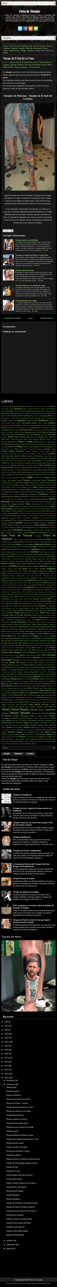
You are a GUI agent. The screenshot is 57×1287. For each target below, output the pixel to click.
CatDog (33, 461)
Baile (23, 432)
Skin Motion (31, 695)
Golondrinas (14, 552)
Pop (9, 670)
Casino (11, 461)
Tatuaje (23, 51)
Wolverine (14, 741)
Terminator (46, 718)
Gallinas (53, 544)
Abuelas (42, 409)
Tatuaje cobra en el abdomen (26, 240)
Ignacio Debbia (33, 569)
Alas (3, 413)
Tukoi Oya (44, 727)
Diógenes (28, 502)
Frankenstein (41, 539)
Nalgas (35, 636)
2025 (6, 1026)
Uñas (43, 730)
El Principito (6, 516)
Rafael (8, 674)
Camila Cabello (51, 451)
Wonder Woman (24, 741)
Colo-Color (16, 478)
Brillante (36, 447)
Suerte (39, 702)
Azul (54, 430)
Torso (26, 725)
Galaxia (31, 544)
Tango (26, 707)
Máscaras (44, 620)
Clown (3, 474)
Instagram (35, 573)
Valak (25, 732)
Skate (25, 695)
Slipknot (43, 695)
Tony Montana (14, 725)
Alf (46, 413)
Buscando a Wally (26, 449)
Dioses (41, 502)
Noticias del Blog (15, 643)
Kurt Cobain (45, 589)
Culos (31, 490)
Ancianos (37, 418)
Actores (53, 409)
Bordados (40, 444)
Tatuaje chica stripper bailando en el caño (22, 1139)
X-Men (53, 741)
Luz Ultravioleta (33, 608)
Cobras (8, 474)
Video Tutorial (30, 734)
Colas (47, 474)
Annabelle (35, 421)
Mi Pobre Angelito (12, 627)
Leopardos (5, 599)
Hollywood (31, 563)
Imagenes (51, 568)
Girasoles (43, 549)
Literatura (43, 601)
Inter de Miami (36, 576)
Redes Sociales (51, 676)
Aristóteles (13, 425)
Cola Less (42, 474)
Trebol (20, 727)
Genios (10, 549)
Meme (23, 624)
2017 (26, 406)
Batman (11, 437)
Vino (36, 737)
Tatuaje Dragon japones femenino (19, 1175)
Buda (3, 449)
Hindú (41, 561)
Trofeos (33, 727)
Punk (45, 672)
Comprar (4, 480)
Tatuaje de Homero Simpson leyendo (20, 1207)
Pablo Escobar (19, 648)
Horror (41, 566)
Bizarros (43, 439)
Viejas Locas (10, 737)
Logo (11, 603)
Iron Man (27, 578)
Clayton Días (45, 472)
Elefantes (4, 518)
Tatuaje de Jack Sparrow (15, 1227)
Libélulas (36, 599)
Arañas (28, 423)
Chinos (4, 470)
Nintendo (31, 641)
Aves (30, 430)
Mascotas (13, 622)
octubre (9, 1240)
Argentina (52, 423)
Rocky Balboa (10, 683)
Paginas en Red (19, 1283)
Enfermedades (6, 520)
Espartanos (43, 523)
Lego (16, 596)
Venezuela (4, 734)
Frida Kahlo (47, 542)
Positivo (26, 670)
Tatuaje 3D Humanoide (15, 1235)
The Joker (48, 720)
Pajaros (53, 647)
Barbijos (14, 435)
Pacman (28, 648)
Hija (27, 561)
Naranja (53, 636)
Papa (29, 650)
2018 (6, 1054)
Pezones (41, 660)
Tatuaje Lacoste (12, 1131)
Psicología (27, 672)
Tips (44, 723)
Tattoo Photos (15, 51)
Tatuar (32, 716)
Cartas (32, 458)
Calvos (35, 451)
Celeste (4, 463)
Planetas (8, 667)
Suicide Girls (45, 702)
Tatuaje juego (11, 1087)
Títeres (54, 723)
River (32, 681)
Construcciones (35, 480)
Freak (54, 539)
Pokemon (42, 667)
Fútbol (18, 544)
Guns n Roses (20, 554)
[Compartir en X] (9, 230)
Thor (13, 723)
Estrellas (43, 525)
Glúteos (3, 552)
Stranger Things (13, 702)
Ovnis (12, 648)
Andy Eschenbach (50, 418)
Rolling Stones (23, 683)
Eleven (19, 518)
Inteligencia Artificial (8, 576)
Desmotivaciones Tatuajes (11, 496)
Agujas (39, 411)
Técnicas (52, 716)
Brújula (48, 447)
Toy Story (52, 725)
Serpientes (15, 693)
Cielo (39, 470)
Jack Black (40, 578)
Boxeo (50, 444)
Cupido (41, 490)
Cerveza (33, 463)
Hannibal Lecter (20, 557)
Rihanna (10, 681)
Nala (30, 636)
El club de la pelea (21, 46)
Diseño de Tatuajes (9, 504)
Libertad (43, 599)
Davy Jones (22, 492)
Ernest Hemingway (36, 520)
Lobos (7, 603)
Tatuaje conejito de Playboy (17, 1147)
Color (11, 46)
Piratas (25, 665)
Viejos (16, 737)
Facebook (29, 527)
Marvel (38, 620)
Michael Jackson (24, 627)
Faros (48, 527)
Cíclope (35, 470)
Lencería (21, 597)
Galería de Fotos (42, 544)
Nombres (48, 641)
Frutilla (3, 544)
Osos (50, 645)
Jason (51, 580)
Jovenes (8, 587)
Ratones (35, 674)
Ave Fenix (24, 430)
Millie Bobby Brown (12, 629)
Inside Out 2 (27, 573)
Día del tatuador (17, 499)
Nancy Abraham (44, 636)
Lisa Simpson (35, 601)
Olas (17, 645)
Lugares (8, 608)
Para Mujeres (15, 652)
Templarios (29, 718)
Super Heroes (34, 704)
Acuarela (10, 411)
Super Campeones (22, 704)
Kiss (21, 590)
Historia (4, 563)
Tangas (21, 707)
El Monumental (35, 513)
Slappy (38, 695)
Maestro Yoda (23, 610)
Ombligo (30, 645)
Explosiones (12, 527)
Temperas (22, 718)
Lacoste (41, 594)
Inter (28, 576)
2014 (15, 406)
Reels (3, 679)
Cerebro (21, 463)
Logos (16, 603)
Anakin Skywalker (22, 418)
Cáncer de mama (22, 454)
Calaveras (20, 451)
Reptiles (30, 679)
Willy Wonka (5, 741)
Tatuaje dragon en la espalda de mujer (30, 285)
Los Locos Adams (48, 603)
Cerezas (27, 463)
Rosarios (53, 683)
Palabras (4, 650)
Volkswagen (5, 739)
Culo (28, 489)
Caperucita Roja (7, 456)
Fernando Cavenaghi (43, 530)
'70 (2, 406)
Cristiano (16, 485)
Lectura (11, 597)
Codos (33, 474)
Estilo (37, 525)
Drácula (46, 506)
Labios (36, 594)
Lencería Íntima (30, 597)
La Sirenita (17, 594)
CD (43, 461)
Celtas (12, 463)
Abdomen (18, 409)
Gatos (34, 547)
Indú (29, 571)
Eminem (35, 518)
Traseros (14, 727)
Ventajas (16, 734)
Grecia (41, 552)
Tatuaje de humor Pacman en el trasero (21, 1211)
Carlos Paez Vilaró (49, 456)
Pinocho (53, 663)
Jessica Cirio (39, 583)
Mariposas (43, 617)
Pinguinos (41, 663)
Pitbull (50, 665)
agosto (9, 1248)
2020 (6, 1046)
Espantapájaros (28, 523)
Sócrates (48, 695)
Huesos (50, 566)
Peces (38, 655)
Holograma (40, 563)
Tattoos (33, 709)
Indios (25, 571)
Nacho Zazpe (17, 636)
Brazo (20, 446)
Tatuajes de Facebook (39, 713)
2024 (42, 406)
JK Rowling (9, 585)
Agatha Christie (22, 411)
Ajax (42, 411)
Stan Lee (53, 697)
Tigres (25, 723)
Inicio (6, 46)
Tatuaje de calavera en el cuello (18, 1111)
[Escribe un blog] (6, 230)
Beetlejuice (30, 437)
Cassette (20, 461)
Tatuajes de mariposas (22, 795)
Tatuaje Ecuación (12, 1091)
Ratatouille (29, 674)
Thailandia (14, 720)
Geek (54, 547)
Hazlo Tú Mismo (12, 559)
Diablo (31, 499)
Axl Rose (43, 430)
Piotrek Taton (19, 665)
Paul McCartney (6, 655)
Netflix (37, 638)
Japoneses (32, 580)
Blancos (37, 442)
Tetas (3, 720)
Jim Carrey (52, 583)
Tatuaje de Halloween (22, 837)
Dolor (17, 506)
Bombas (24, 444)
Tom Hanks (5, 725)
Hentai (53, 559)
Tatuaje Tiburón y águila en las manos (21, 1183)
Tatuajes (30, 51)
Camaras (41, 451)
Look (20, 603)
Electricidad (52, 516)
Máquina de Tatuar (17, 615)
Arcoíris (39, 423)
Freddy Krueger (18, 542)
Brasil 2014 (13, 447)
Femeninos (18, 529)
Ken (54, 587)
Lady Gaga (47, 594)
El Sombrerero (42, 516)
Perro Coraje (46, 657)
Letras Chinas (18, 599)
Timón (31, 723)
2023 (38, 406)
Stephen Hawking (14, 700)
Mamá (53, 610)
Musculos (53, 634)
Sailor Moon (31, 686)
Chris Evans (10, 470)
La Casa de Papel (14, 592)
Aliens (20, 416)
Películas (29, 48)
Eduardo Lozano (41, 509)
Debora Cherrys (45, 492)
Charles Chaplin (41, 463)
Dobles (11, 506)
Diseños (21, 504)
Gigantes (14, 48)
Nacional (25, 636)
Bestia (8, 439)
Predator (44, 670)
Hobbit (18, 563)
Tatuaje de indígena (13, 1155)
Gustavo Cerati (31, 554)
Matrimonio (31, 622)
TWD (54, 727)
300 (49, 406)
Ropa (42, 683)
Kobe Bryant (27, 589)
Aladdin (53, 411)
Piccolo (51, 660)
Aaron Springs (9, 409)
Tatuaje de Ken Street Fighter (17, 1231)
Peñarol (29, 657)
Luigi (13, 608)
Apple (23, 423)
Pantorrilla (18, 650)
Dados (7, 492)
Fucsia (9, 544)
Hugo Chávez (12, 569)
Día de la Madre (40, 496)
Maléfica (48, 610)
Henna (48, 559)
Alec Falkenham (26, 413)
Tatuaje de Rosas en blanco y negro (19, 1135)
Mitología (41, 629)
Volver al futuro (14, 739)
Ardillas (45, 423)
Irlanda (12, 578)
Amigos (45, 416)
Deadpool (37, 492)
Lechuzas (4, 596)
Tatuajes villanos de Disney (16, 1119)
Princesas (13, 672)
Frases (48, 539)
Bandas (45, 432)
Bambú (39, 432)
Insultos (53, 573)
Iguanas (43, 569)
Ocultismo (4, 645)
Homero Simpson (32, 566)
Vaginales (11, 732)
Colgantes (53, 474)
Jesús (46, 582)
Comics (46, 477)
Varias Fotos (40, 732)
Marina (27, 617)
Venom (11, 734)
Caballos (47, 449)
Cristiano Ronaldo (25, 485)
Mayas (53, 622)
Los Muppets (15, 606)
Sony (26, 697)
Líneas (20, 601)
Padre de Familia (43, 648)
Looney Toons (27, 603)
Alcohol (19, 413)
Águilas (34, 411)
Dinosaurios (20, 502)
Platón (14, 667)
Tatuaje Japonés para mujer (26, 301)
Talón (16, 707)
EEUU (3, 511)
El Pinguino (44, 513)
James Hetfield (22, 580)
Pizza (3, 667)
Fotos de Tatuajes (29, 11)
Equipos (27, 520)
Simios (53, 693)
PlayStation (29, 667)
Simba (41, 693)
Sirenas (10, 695)
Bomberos (31, 444)
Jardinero (39, 580)
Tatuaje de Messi (11, 936)
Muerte (8, 634)
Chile (35, 467)
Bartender (44, 435)
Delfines (4, 494)
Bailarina (18, 432)
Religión (14, 679)
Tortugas (33, 725)
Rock (3, 683)
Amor (50, 415)
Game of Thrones (6, 547)
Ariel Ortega (5, 425)
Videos (48, 734)
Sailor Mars (23, 686)
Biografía (36, 439)
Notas (53, 641)
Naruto (3, 638)
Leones (53, 596)
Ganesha (19, 547)
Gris (49, 552)
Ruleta (14, 686)
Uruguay (49, 730)
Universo (37, 730)
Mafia (37, 610)
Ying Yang (10, 744)
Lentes (47, 597)
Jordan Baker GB (47, 585)
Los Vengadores (51, 606)
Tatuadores (50, 709)
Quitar (3, 674)
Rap (20, 674)
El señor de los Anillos (29, 516)
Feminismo (28, 530)
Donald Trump (32, 506)
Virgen (49, 737)
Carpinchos (13, 458)
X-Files (48, 741)
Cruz (13, 487)
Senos (41, 690)
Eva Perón (4, 527)
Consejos (26, 480)
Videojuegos (40, 734)
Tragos (3, 727)
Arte (38, 425)
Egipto (8, 511)
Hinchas (35, 561)
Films (3, 533)
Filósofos (8, 533)
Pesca (24, 660)
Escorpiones (46, 520)
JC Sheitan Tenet (6, 583)
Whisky (45, 739)
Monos (22, 631)
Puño (49, 672)
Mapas (53, 613)
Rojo (16, 683)
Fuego (13, 544)
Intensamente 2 (21, 576)
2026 (46, 406)
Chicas (11, 467)
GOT (24, 552)
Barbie (9, 435)
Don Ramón (24, 506)
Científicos (52, 470)
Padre (34, 648)
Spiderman (40, 697)
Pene (24, 657)
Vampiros (31, 732)
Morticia (50, 631)
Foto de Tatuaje (39, 46)
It (31, 578)
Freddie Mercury (6, 542)
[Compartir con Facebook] (12, 230)
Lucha (3, 608)
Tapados (40, 707)
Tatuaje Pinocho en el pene (24, 878)
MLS (47, 629)
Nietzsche (4, 641)
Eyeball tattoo (20, 527)
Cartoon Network (49, 458)
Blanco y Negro (25, 441)
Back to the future (7, 432)
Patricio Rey (52, 652)
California (28, 451)
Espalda (18, 522)
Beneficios (52, 437)
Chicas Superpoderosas (23, 467)
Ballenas (28, 432)
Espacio (4, 523)
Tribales (26, 727)
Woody (33, 741)
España (36, 523)
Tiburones (19, 723)
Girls (47, 549)
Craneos (42, 483)
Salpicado (39, 686)
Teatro (46, 716)
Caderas (11, 451)
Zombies (28, 744)
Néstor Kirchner (30, 638)
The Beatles (32, 720)
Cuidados (22, 489)
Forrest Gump (51, 533)
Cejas (45, 461)
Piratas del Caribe (35, 665)
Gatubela (40, 547)
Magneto (42, 610)
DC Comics (30, 492)
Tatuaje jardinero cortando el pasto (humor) (23, 1159)
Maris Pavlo (52, 617)
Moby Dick (52, 629)
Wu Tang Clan (40, 741)
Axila (39, 430)
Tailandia (11, 707)
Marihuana (9, 617)
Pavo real (15, 655)
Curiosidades (48, 489)
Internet (53, 576)
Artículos (53, 425)
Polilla (48, 667)
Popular (7, 754)
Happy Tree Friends (31, 557)
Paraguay (25, 652)
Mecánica (4, 624)
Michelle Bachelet (36, 627)
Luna (26, 608)
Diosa (36, 502)
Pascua (45, 652)
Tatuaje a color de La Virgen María (19, 1219)
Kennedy (4, 590)
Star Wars (4, 700)
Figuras (53, 530)
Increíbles (4, 571)
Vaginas (19, 732)
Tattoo (6, 51)
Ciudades (28, 472)
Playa (18, 667)
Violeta (40, 737)
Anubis (13, 423)
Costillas (25, 482)
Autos (11, 430)
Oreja (46, 645)
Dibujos (45, 499)
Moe (13, 631)
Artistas (4, 427)
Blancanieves (12, 442)
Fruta (54, 542)
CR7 (38, 483)
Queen (54, 672)
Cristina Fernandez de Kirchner (41, 485)
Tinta (35, 723)
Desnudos (25, 496)
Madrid (15, 610)
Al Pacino (47, 411)
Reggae (8, 679)
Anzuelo (18, 423)
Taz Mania (39, 716)
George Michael (26, 549)
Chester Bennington (18, 465)
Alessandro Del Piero (38, 413)
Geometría (17, 549)
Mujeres (32, 633)
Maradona (27, 615)
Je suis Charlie (17, 583)
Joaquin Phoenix (18, 585)
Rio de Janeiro (18, 681)
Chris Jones (18, 470)
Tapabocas (33, 707)
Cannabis (44, 454)
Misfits (36, 629)
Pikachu (23, 663)
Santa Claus (43, 688)
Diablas (25, 499)
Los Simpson (40, 606)
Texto (8, 720)
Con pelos (12, 480)
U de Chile (4, 730)
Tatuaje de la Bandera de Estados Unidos (22, 1203)
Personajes (38, 48)
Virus (54, 737)
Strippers (33, 702)
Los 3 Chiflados (37, 603)
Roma (30, 683)
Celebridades (52, 461)
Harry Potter (51, 556)
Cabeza (4, 451)
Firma (13, 533)
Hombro (13, 565)
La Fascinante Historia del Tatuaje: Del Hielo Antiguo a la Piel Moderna (31, 865)
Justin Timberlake (40, 587)
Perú (21, 660)
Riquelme (26, 681)
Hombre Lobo (5, 566)
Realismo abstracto (13, 676)
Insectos (18, 573)
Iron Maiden (19, 578)
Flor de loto (25, 533)
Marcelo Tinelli (37, 615)
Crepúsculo (9, 485)
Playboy (23, 667)
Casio (15, 461)
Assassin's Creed (13, 428)
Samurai (20, 688)
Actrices (3, 411)
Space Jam (31, 697)
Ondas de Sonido (38, 645)
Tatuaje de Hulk (12, 1167)
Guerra (53, 552)
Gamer (14, 547)
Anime (29, 421)
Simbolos (47, 693)
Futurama (25, 544)
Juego (13, 587)
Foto (30, 46)
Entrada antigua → (47, 318)
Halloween (11, 556)
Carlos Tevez (5, 458)
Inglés (3, 573)
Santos (50, 688)
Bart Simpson (35, 434)
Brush (54, 447)
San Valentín (28, 688)
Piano (46, 660)
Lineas (15, 601)
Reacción (49, 674)
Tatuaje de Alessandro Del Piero (18, 1223)
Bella (36, 437)
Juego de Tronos (21, 587)
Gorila (21, 552)
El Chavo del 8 (16, 511)
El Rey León (16, 516)
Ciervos (3, 472)
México (4, 627)
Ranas (16, 674)
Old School (23, 645)
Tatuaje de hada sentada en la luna (19, 1107)
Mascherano (5, 622)
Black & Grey (51, 439)
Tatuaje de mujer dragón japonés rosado (21, 1163)
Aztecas (49, 430)
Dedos (53, 492)
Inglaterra (52, 571)
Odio (9, 645)
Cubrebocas (23, 487)
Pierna (45, 48)
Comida (53, 478)
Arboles (34, 423)
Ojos (13, 645)
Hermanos (12, 561)
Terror (53, 718)
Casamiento (5, 461)
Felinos (10, 530)
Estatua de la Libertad (26, 525)
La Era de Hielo (26, 592)
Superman (45, 704)
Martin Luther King (27, 620)
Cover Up (32, 482)
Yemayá (3, 744)
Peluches (13, 657)
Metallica (46, 624)
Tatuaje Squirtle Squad (14, 1143)
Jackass (10, 580)
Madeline (43, 608)
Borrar (46, 444)
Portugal (20, 669)
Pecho (44, 655)
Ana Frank (12, 418)
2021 (6, 1042)
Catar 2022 (26, 461)
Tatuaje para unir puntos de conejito (20, 1127)
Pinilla (48, 663)
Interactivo (46, 576)
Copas (44, 480)
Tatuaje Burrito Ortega (14, 1191)
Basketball (52, 434)
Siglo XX (26, 693)
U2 (10, 730)
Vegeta (53, 732)
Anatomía (31, 418)
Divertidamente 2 (38, 504)
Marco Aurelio (46, 615)
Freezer (35, 542)
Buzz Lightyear (38, 449)
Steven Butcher (46, 700)
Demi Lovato (14, 494)
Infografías (35, 571)
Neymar (43, 638)
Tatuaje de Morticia (13, 1095)
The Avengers (23, 720)
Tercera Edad (38, 718)
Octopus (48, 643)
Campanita (13, 454)
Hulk (19, 569)
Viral (44, 737)
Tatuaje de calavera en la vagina (26, 892)
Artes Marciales (45, 425)
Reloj (19, 679)
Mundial (39, 634)
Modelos (8, 631)
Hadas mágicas (44, 554)
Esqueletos (51, 523)
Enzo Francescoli (18, 520)
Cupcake (36, 490)
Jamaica (15, 580)
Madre (48, 608)
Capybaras (30, 456)
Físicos (18, 533)
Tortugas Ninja (42, 725)
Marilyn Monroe (19, 617)
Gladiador (53, 549)
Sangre (36, 688)
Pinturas (11, 665)
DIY (46, 504)
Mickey (44, 627)
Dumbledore (22, 509)
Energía (53, 518)
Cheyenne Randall (32, 465)
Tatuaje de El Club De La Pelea (18, 58)
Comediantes (38, 478)
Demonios (24, 494)
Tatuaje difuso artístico (24, 270)
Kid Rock (9, 590)
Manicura (23, 613)
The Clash (41, 720)
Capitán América (20, 456)
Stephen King (24, 700)
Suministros (11, 704)
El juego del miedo (24, 513)
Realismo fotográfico (26, 676)
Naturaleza (10, 638)
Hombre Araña (50, 563)
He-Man (21, 559)
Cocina (18, 474)
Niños (37, 641)
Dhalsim (32, 496)
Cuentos (41, 487)
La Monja (50, 592)
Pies (17, 662)
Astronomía (22, 428)
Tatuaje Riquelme (13, 1195)
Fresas (41, 542)
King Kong (16, 590)
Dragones (9, 508)
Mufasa (13, 634)
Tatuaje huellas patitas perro (17, 1123)
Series (8, 693)
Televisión (14, 718)
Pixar (54, 665)
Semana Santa (33, 690)
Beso (3, 439)
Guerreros (5, 554)
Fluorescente (41, 533)
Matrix (38, 622)
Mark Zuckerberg (7, 620)
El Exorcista (44, 511)
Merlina (28, 624)
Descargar (52, 494)
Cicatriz (30, 470)
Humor (25, 568)
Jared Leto (45, 580)
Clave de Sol (36, 472)
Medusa (10, 624)
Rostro (9, 686)
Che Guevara (5, 465)
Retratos (36, 679)
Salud (44, 686)
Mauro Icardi (46, 622)
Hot (45, 566)
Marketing (17, 620)
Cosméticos (18, 483)
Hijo (31, 561)
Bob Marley (5, 444)
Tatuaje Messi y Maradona (16, 1187)
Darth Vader (14, 492)
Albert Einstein (10, 413)
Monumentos (38, 631)
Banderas (52, 432)
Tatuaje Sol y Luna (13, 1171)
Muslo (9, 636)
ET (55, 525)
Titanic (49, 723)
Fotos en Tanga (18, 539)
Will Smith (52, 739)
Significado (34, 693)
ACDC (47, 409)
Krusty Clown (36, 590)
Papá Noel (40, 650)
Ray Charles (42, 674)
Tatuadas (41, 710)
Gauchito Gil (47, 547)
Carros (28, 458)
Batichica (4, 437)
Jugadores (30, 587)
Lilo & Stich (8, 601)
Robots (53, 681)
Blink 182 (43, 442)
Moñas (45, 631)
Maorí (48, 613)
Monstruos (29, 631)
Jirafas (3, 585)
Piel (54, 660)
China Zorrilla (41, 468)
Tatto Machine (50, 707)
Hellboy (34, 559)
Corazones (51, 480)
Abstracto (37, 409)
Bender (46, 437)
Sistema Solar (18, 695)
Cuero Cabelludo (50, 487)
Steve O (38, 700)
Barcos (27, 435)
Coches (13, 474)
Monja (17, 631)
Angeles (4, 421)
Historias (11, 563)
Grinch (46, 552)
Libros (49, 599)
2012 (6, 1078)
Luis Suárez (19, 608)
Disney (28, 504)
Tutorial (49, 727)
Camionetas (5, 454)
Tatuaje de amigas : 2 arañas (17, 1103)
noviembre (11, 1084)
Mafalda (31, 610)
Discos (54, 502)
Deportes (33, 494)
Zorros (33, 744)
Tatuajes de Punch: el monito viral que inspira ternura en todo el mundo (31, 921)
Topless (21, 725)
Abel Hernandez (28, 409)
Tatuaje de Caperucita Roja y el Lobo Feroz (31, 255)
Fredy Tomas (29, 542)
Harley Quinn (42, 557)
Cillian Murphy (11, 472)
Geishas (4, 549)
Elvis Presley (27, 518)
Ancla (42, 418)
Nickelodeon (51, 638)
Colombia (23, 478)
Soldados (12, 697)
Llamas (49, 601)
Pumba (41, 672)
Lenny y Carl (40, 597)
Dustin (29, 509)
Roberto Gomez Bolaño (42, 681)
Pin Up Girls (32, 663)
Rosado (47, 683)
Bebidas (23, 437)
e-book (34, 509)
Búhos (17, 449)
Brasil (6, 447)
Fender (35, 530)
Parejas (32, 652)
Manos (42, 613)
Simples (4, 695)
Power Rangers (35, 670)
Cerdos (17, 463)
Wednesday (33, 739)
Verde (22, 734)
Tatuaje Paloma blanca (15, 1115)
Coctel (29, 474)
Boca (11, 444)
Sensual (48, 690)
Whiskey (40, 739)
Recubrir (43, 676)
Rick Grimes (49, 679)
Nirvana (42, 641)
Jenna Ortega (27, 583)
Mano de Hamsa (33, 613)
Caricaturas (38, 456)
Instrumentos (45, 573)
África (15, 411)
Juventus (49, 587)
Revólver (42, 679)
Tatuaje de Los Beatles (15, 1215)
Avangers (17, 430)
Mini (20, 629)
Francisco (32, 539)
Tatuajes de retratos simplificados (27, 850)
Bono (35, 444)
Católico (39, 461)
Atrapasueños (36, 427)
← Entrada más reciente (11, 318)
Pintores (4, 665)
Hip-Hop (48, 561)
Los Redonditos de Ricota (27, 606)
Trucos (38, 727)
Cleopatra (53, 472)
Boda (15, 444)
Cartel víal (39, 458)
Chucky (24, 470)
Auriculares (45, 428)
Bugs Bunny (10, 449)
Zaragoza (21, 744)
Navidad (18, 638)
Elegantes (13, 518)
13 (5, 406)
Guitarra (12, 554)
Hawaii (3, 559)
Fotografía (38, 536)
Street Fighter (24, 702)
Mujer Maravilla (22, 634)
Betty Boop (15, 439)
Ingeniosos (43, 571)
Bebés (17, 437)
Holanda (24, 563)
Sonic (17, 697)
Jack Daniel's (48, 578)
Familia (36, 527)
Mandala (10, 613)
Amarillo (39, 416)
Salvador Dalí (51, 686)
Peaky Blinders (31, 655)
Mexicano (53, 624)
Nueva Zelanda (34, 643)
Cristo (53, 485)
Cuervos (16, 490)
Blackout (4, 442)
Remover (24, 679)
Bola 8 (20, 444)
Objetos (42, 643)
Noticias (4, 643)
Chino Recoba (51, 468)
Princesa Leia (5, 672)
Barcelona (21, 434)
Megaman (17, 624)
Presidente (52, 669)
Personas (15, 660)
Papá (34, 650)
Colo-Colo (9, 478)
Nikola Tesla (23, 641)
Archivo (30, 754)
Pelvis (19, 657)
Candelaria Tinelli (35, 454)
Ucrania (13, 730)
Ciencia (44, 470)
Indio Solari (18, 571)
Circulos (23, 472)
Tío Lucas (40, 723)
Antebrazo (43, 420)
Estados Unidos (13, 525)
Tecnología (5, 718)
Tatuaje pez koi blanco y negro (18, 1151)
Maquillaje (5, 615)
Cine (18, 472)
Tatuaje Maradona (13, 1199)
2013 (11, 406)
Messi (34, 624)
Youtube (15, 744)
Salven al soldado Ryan (8, 688)
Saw (8, 690)
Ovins (8, 648)
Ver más (45, 250)
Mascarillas (52, 620)
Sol (8, 697)
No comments (34, 67)
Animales (21, 420)
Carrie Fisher (21, 458)
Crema (3, 485)
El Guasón (14, 513)
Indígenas (11, 571)
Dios (33, 502)
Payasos (22, 655)
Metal (40, 624)
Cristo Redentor (6, 487)
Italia (34, 578)
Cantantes (52, 453)
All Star (33, 416)
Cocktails (24, 474)
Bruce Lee (42, 447)
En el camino (44, 518)
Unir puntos (29, 730)
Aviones (34, 430)
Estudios (50, 525)
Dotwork (40, 506)
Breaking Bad (28, 447)
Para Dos (47, 650)
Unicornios (21, 730)
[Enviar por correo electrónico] (4, 230)
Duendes (15, 509)
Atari (28, 428)
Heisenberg (28, 559)
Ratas (24, 674)
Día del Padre (6, 499)
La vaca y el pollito (27, 594)
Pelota (7, 657)
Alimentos (26, 416)
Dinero (13, 502)
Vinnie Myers (30, 737)
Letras (12, 599)
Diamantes (37, 499)
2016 (23, 406)
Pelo (2, 657)
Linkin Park (26, 601)
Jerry (33, 583)
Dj (49, 504)
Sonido (22, 697)
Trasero (9, 727)
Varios (47, 732)
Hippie (54, 561)
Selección (24, 690)
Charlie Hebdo (51, 463)
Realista (37, 676)
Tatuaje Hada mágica (14, 1179)
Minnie (30, 629)
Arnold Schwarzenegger (28, 425)
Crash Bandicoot (50, 483)
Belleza (41, 437)
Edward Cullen (51, 509)
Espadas (11, 523)
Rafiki (12, 674)
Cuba (17, 487)
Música (4, 636)
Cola (37, 474)
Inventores (5, 578)
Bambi (34, 432)
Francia (26, 539)
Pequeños (36, 657)
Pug (31, 672)
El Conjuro (36, 511)
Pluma (36, 667)
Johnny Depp (37, 585)
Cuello (34, 487)
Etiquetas (18, 754)
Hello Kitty (41, 559)
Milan (49, 627)
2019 (30, 406)
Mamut (3, 613)
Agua (29, 411)
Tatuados (4, 713)
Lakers (53, 594)
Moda (3, 631)
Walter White (24, 739)
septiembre (11, 1244)
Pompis (4, 669)
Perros (53, 657)
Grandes (22, 48)
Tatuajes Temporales (21, 716)
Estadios (4, 525)
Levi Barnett (28, 599)
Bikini (21, 439)
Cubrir (29, 487)
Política (53, 667)
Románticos (36, 683)
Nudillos (25, 643)
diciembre (10, 1080)
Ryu (18, 686)
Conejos (19, 480)
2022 (34, 406)
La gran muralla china (39, 592)
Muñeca (46, 633)
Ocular (53, 643)
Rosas (3, 686)
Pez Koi (36, 660)
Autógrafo (53, 428)
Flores (33, 532)
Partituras (38, 652)
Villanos (22, 736)
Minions (25, 629)
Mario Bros (35, 617)
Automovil (5, 430)
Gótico (28, 552)
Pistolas (44, 665)
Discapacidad (47, 502)
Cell (9, 463)
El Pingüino (52, 513)
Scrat (18, 690)
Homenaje (21, 566)
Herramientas (20, 561)
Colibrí (3, 478)
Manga (16, 613)
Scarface (13, 690)
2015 (19, 406)
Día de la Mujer (51, 496)
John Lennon (28, 585)
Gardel (25, 547)
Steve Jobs (32, 700)
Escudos (53, 520)
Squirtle (46, 697)
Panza (25, 650)
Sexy (22, 693)
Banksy (3, 435)
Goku (9, 552)
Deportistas (43, 494)
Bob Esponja (52, 442)
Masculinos (22, 622)
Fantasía (43, 527)
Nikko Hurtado (13, 641)
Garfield (29, 547)
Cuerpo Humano (7, 489)
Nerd (22, 638)
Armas (18, 425)
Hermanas (4, 561)
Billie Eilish (28, 439)
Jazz (54, 580)
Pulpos (35, 672)
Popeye (13, 669)
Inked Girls (10, 573)
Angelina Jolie (12, 421)
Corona (4, 482)
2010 (7, 406)
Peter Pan (30, 660)
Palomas (11, 650)
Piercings (4, 663)
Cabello (53, 449)
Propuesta (20, 672)
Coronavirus (11, 483)
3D (52, 406)
